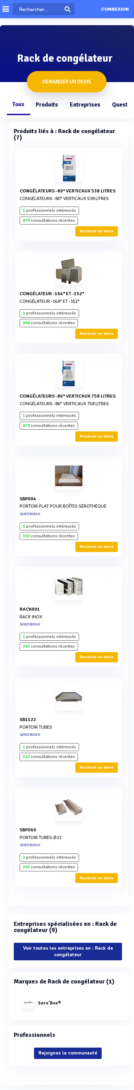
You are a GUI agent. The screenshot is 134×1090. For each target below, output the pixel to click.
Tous (18, 104)
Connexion (115, 9)
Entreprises (85, 104)
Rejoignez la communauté (67, 1053)
